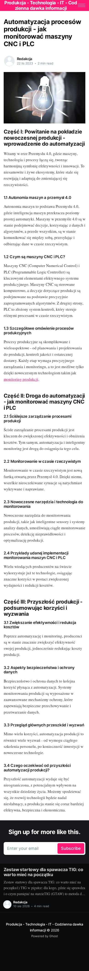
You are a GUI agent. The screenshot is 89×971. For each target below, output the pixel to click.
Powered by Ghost (44, 936)
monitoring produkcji (21, 379)
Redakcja (24, 58)
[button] (81, 5)
